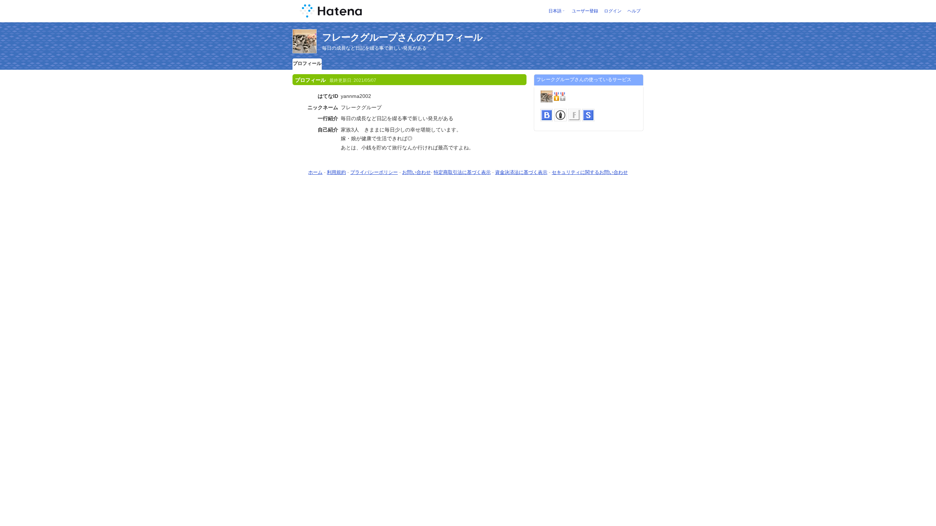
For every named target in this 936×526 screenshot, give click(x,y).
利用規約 (336, 172)
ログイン (613, 11)
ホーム (315, 172)
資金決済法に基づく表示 (521, 172)
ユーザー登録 (585, 11)
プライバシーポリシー (374, 172)
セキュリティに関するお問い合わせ (590, 172)
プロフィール (307, 63)
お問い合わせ (416, 172)
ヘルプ (634, 11)
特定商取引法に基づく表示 (462, 172)
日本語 (555, 11)
